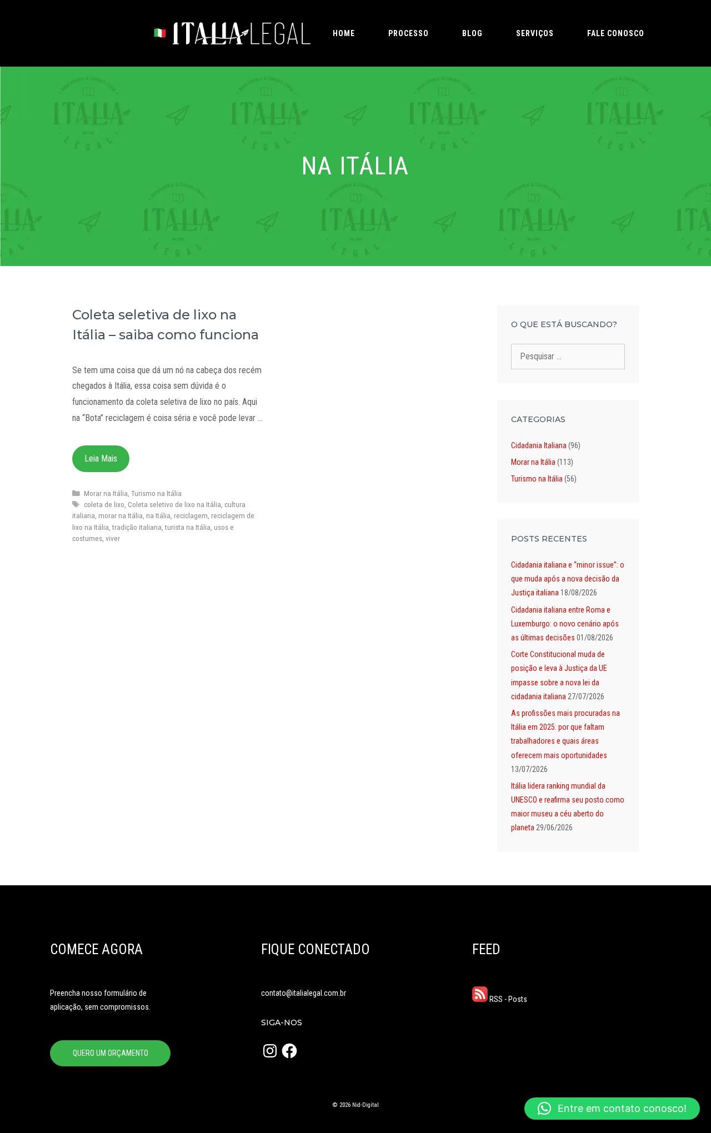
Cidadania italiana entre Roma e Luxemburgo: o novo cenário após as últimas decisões (565, 623)
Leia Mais (100, 458)
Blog (472, 33)
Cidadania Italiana (539, 445)
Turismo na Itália (156, 493)
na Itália (158, 515)
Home (344, 33)
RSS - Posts (507, 999)
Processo (408, 33)
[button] (612, 1108)
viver (113, 538)
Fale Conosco (615, 33)
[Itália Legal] (231, 33)
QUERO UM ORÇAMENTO (110, 1053)
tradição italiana (137, 527)
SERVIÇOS (535, 33)
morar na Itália (120, 515)
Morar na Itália (106, 493)
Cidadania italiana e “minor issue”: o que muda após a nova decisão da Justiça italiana (567, 578)
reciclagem (191, 515)
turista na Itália (188, 527)
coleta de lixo (104, 504)
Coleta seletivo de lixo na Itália (174, 504)
